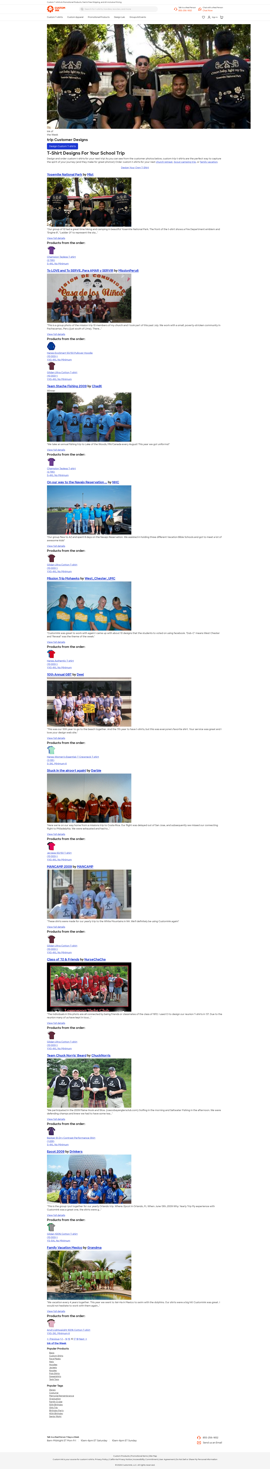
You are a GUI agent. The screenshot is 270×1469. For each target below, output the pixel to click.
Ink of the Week (56, 1343)
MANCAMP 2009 (59, 867)
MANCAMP (85, 867)
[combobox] (118, 9)
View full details (56, 238)
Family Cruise (55, 1401)
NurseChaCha (95, 959)
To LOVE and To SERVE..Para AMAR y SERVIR (80, 271)
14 (66, 1339)
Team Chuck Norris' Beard (66, 1055)
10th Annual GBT (59, 674)
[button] (213, 10)
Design (62, 146)
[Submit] (82, 9)
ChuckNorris (101, 1055)
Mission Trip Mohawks (63, 578)
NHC (115, 482)
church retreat (164, 162)
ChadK (97, 386)
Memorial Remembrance (61, 1396)
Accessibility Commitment (145, 1459)
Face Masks (55, 1358)
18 (77, 1339)
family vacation (209, 162)
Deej (80, 674)
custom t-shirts (87, 1459)
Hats (51, 1361)
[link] (56, 9)
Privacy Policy (101, 1459)
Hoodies (53, 1364)
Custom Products (121, 1456)
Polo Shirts (54, 1373)
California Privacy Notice (120, 1459)
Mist (90, 174)
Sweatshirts (55, 1376)
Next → (83, 1339)
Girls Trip (53, 1407)
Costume (53, 1393)
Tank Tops (54, 1379)
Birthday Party (56, 1410)
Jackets (53, 1367)
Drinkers (76, 1151)
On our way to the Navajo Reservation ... (77, 482)
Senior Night (55, 1416)
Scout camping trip (185, 162)
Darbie (96, 770)
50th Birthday (56, 1404)
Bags (51, 1353)
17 (75, 1339)
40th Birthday (56, 1413)
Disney (52, 1390)
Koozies (53, 1370)
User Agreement (167, 1459)
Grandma (94, 1248)
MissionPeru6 (128, 271)
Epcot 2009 (56, 1151)
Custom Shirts (56, 1356)
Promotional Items (139, 1456)
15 (69, 1339)
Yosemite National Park (64, 174)
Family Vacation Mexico (64, 1248)
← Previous (53, 1339)
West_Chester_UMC (100, 578)
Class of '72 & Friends (63, 959)
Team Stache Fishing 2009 (67, 386)
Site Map (153, 1456)
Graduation (55, 1399)
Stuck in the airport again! (66, 770)
